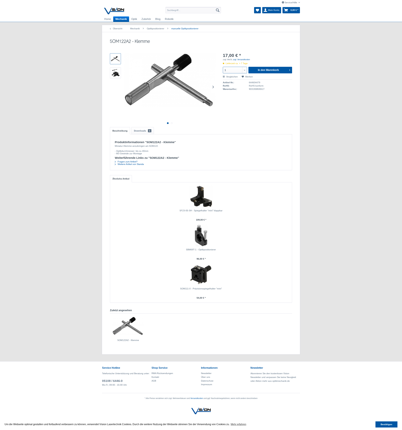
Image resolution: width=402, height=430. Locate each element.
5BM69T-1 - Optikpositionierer (201, 249)
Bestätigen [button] (386, 424)
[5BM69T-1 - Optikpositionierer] (201, 235)
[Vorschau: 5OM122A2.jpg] (115, 58)
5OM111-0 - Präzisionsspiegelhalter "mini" (201, 288)
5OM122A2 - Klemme (128, 340)
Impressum (206, 384)
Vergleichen (231, 76)
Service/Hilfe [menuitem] (291, 2)
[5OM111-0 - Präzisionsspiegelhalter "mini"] (201, 274)
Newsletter (206, 373)
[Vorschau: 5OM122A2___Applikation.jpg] (115, 72)
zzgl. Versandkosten (241, 59)
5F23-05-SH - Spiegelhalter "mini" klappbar (201, 210)
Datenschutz (207, 381)
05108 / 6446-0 (112, 381)
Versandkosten (196, 398)
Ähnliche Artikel (120, 178)
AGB (154, 381)
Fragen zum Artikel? (127, 161)
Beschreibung (120, 130)
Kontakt (155, 377)
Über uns (205, 377)
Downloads (142, 130)
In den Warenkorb (268, 70)
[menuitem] (193, 10)
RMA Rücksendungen (162, 373)
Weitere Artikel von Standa (130, 164)
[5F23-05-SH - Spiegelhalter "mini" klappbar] (201, 196)
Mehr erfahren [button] (238, 424)
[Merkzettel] (257, 10)
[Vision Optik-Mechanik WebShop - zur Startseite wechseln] (114, 11)
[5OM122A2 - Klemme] (128, 326)
